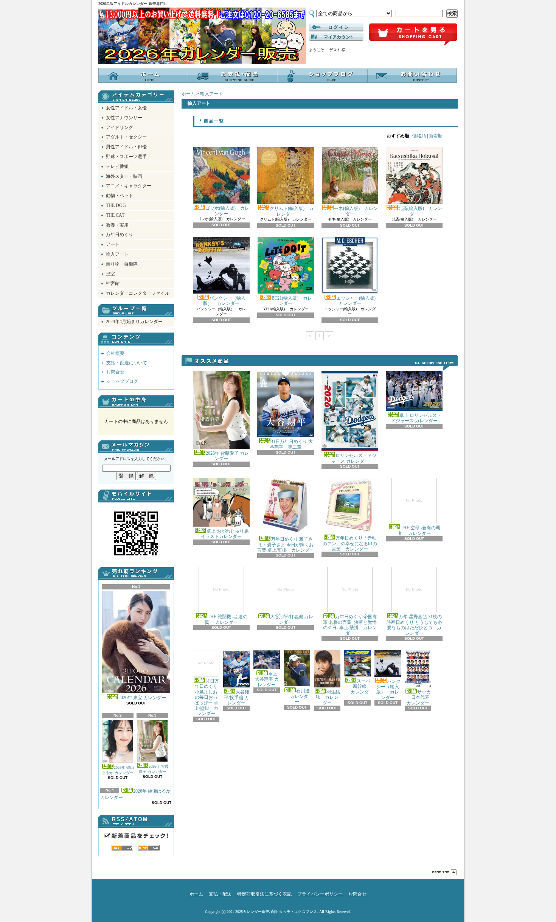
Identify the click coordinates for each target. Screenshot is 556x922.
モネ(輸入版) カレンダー (356, 211)
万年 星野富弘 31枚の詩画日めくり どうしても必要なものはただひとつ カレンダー (414, 611)
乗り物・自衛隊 (122, 264)
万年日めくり (119, 234)
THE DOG (116, 205)
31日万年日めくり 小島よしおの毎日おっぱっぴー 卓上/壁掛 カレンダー (206, 688)
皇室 (110, 274)
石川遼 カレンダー (298, 696)
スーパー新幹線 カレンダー (358, 689)
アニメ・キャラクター (128, 185)
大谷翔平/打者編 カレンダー (291, 606)
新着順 (436, 135)
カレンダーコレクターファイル (137, 293)
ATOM (149, 847)
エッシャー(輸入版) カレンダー (358, 300)
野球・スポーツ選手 (126, 156)
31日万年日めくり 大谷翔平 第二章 (291, 444)
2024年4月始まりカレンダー (134, 321)
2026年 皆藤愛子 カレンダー (154, 769)
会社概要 (115, 353)
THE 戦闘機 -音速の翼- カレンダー (226, 606)
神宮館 (113, 283)
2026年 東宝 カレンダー (142, 697)
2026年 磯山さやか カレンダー (118, 770)
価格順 (419, 135)
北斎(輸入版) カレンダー (420, 211)
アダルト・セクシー (126, 137)
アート (113, 244)
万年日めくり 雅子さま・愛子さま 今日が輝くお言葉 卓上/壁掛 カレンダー (285, 544)
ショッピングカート (413, 34)
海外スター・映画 (124, 176)
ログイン (336, 27)
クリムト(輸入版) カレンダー (292, 211)
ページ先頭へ (444, 872)
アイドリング (119, 127)
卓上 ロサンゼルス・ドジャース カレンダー (416, 418)
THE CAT (115, 215)
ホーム (143, 75)
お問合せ (412, 75)
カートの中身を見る (136, 401)
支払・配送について (233, 75)
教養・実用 (117, 225)
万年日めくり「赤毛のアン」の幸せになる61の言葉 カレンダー (350, 543)
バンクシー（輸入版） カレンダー (224, 300)
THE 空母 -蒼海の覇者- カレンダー (419, 517)
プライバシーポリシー (320, 894)
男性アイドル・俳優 (126, 146)
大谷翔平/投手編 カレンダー (236, 697)
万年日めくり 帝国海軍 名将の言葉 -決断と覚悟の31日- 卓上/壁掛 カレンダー (350, 611)
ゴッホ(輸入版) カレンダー (227, 210)
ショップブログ (322, 75)
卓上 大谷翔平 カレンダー (267, 679)
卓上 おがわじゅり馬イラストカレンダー (224, 534)
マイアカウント (336, 37)
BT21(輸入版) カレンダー (292, 300)
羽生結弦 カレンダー (328, 697)
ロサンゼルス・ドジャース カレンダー (354, 458)
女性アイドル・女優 (126, 107)
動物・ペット (119, 195)
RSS (122, 847)
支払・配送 (220, 894)
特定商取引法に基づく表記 (264, 894)
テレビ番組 (117, 166)
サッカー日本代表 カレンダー (420, 697)
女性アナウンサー (124, 117)
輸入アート (117, 254)
